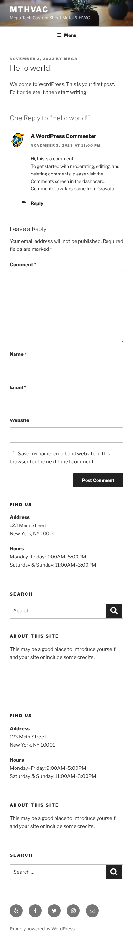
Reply (37, 203)
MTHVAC (29, 9)
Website (19, 420)
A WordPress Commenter (63, 136)
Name (18, 354)
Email (18, 387)
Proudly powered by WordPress (42, 928)
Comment (23, 265)
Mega (71, 59)
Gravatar (106, 188)
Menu (70, 35)
